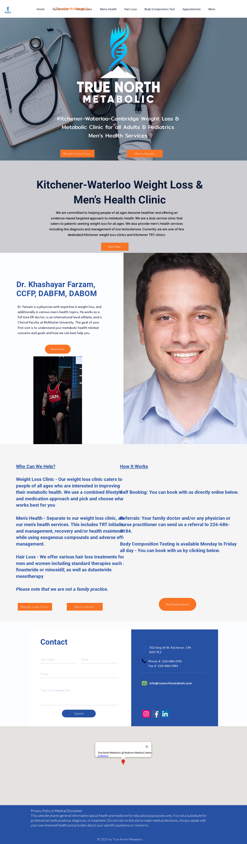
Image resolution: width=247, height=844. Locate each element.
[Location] (144, 649)
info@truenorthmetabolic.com (171, 683)
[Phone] (143, 661)
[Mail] (144, 683)
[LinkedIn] (165, 714)
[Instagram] (146, 714)
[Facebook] (155, 714)
